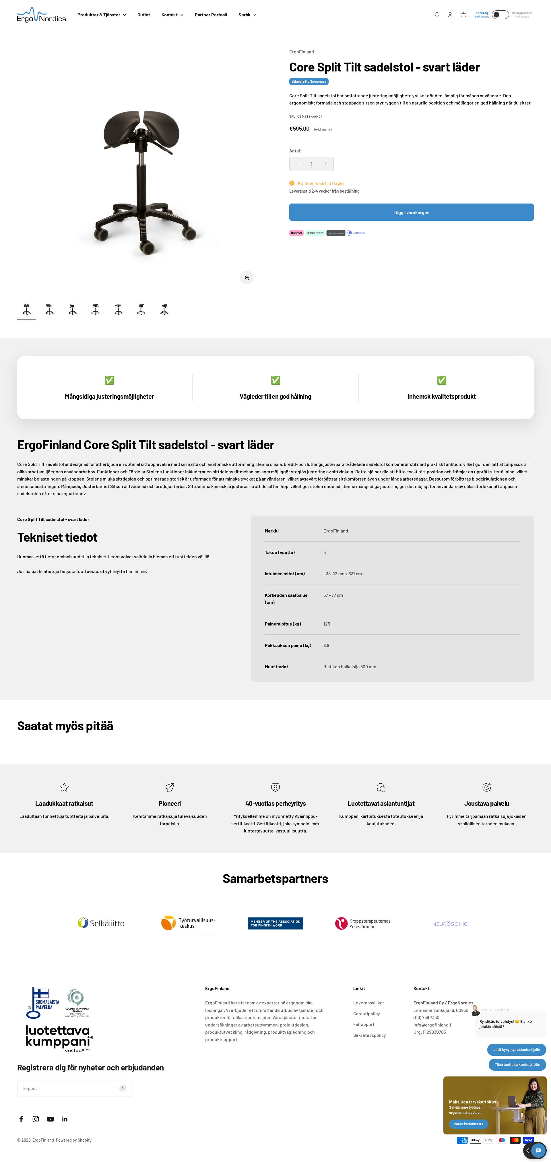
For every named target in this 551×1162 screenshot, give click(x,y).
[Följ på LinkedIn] (65, 1119)
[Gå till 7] (164, 309)
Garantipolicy (366, 1013)
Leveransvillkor (368, 1002)
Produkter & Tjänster (98, 14)
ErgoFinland (301, 51)
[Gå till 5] (118, 309)
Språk (244, 14)
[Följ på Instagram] (36, 1119)
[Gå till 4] (95, 309)
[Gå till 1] (26, 309)
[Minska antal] (298, 164)
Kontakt (170, 14)
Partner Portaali (211, 14)
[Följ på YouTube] (50, 1119)
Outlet (143, 14)
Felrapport (364, 1024)
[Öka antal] (325, 164)
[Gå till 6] (141, 309)
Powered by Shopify (74, 1140)
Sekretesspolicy (369, 1035)
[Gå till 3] (72, 309)
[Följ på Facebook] (21, 1119)
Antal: (295, 150)
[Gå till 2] (49, 309)
